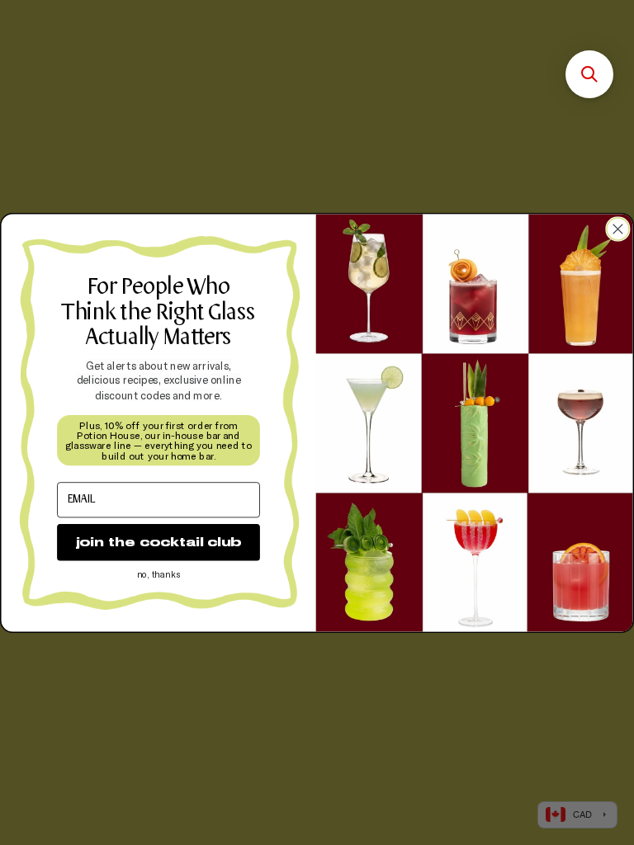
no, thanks (158, 574)
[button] (589, 74)
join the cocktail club (158, 542)
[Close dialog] (618, 229)
